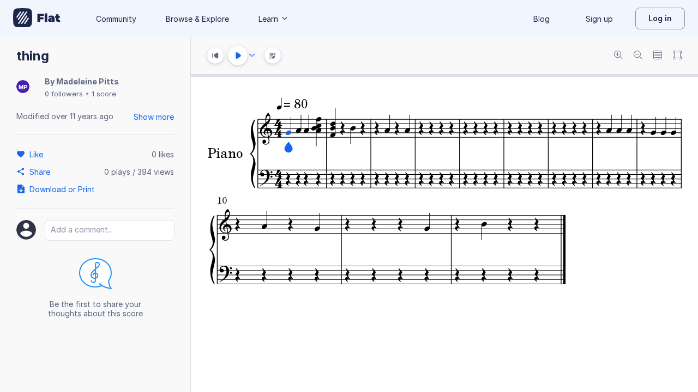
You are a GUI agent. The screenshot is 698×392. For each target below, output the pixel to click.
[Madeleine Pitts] (22, 87)
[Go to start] (215, 55)
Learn (268, 18)
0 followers (64, 93)
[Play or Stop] (238, 55)
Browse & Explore (197, 18)
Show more (154, 116)
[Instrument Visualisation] (272, 55)
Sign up (599, 18)
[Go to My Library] (37, 18)
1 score (104, 93)
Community (116, 18)
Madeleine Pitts (87, 81)
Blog (541, 18)
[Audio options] (252, 55)
